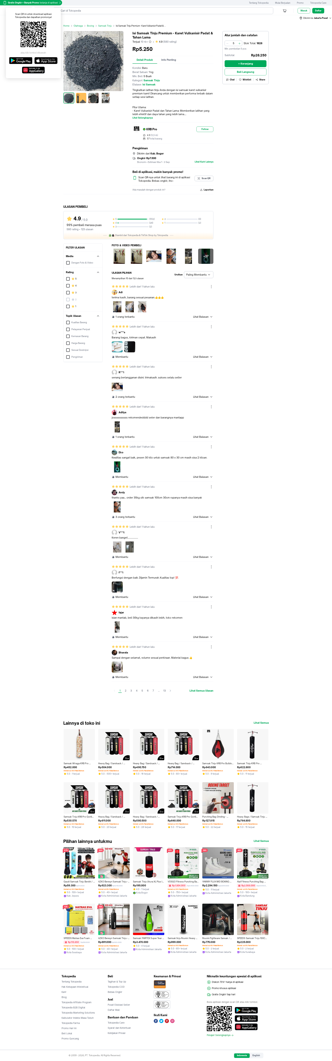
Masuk (304, 10)
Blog (64, 997)
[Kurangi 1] (227, 43)
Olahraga (78, 26)
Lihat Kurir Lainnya (204, 162)
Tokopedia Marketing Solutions (78, 1012)
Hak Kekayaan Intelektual (75, 986)
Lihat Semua (261, 722)
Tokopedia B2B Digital (73, 1007)
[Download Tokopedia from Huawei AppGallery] (246, 1026)
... (159, 690)
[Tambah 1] (239, 43)
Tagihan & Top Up (117, 981)
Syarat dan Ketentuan (119, 1027)
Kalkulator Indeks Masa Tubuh (78, 1017)
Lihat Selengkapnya (142, 118)
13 (164, 690)
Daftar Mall (114, 1010)
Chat (232, 79)
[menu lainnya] (211, 287)
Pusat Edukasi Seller (119, 1004)
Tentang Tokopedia (259, 3)
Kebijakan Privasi (116, 1033)
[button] (315, 18)
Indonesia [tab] (242, 1055)
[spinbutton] (233, 43)
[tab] (144, 60)
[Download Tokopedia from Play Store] (246, 1010)
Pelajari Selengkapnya (218, 1035)
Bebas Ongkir (115, 992)
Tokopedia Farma (71, 1023)
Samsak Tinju (105, 26)
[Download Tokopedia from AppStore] (246, 1018)
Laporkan (208, 189)
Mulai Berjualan (282, 3)
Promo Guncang (70, 1038)
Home (66, 26)
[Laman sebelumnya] (114, 691)
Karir (64, 992)
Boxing (90, 26)
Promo (300, 3)
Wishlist (247, 79)
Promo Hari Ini (69, 1028)
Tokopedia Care (318, 3)
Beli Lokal (67, 1033)
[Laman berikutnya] (170, 691)
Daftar (318, 10)
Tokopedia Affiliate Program (76, 1002)
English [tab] (256, 1055)
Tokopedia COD (116, 986)
